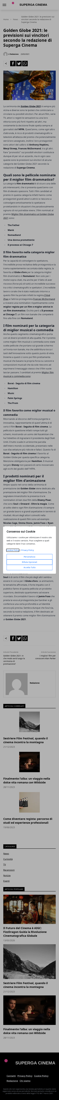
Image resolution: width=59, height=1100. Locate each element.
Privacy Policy (27, 550)
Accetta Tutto (30, 567)
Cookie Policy (13, 550)
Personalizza (29, 556)
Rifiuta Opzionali (29, 562)
